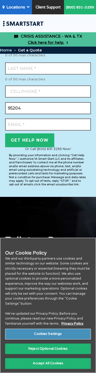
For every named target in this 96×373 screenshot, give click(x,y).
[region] (48, 305)
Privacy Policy (72, 324)
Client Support (48, 7)
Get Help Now (30, 140)
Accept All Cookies (48, 363)
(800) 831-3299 (80, 7)
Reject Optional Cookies (48, 349)
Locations (15, 7)
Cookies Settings (48, 334)
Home (6, 50)
